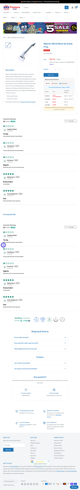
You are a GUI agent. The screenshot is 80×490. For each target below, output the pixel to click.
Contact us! (22, 424)
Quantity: (46, 69)
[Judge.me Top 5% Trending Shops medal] (62, 319)
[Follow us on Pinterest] (31, 484)
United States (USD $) (9, 481)
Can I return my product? (22, 363)
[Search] (67, 7)
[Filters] (66, 121)
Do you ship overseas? (21, 337)
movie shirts (38, 466)
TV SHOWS (48, 12)
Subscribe (8, 449)
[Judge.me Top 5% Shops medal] (55, 319)
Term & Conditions (59, 455)
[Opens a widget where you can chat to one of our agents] (74, 487)
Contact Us (33, 448)
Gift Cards (33, 450)
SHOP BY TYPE (37, 12)
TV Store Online (14, 466)
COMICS (66, 12)
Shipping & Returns (59, 450)
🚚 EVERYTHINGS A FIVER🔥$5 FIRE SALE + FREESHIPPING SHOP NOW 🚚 (40, 1)
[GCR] (32, 461)
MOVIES (57, 12)
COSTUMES (6, 12)
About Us (32, 440)
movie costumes (71, 471)
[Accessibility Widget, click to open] (3, 245)
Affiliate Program (35, 443)
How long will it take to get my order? (26, 343)
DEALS (21, 17)
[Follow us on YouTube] (34, 484)
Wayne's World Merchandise (28, 102)
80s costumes (61, 471)
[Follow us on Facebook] (22, 484)
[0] (76, 7)
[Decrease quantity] (51, 69)
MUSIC (5, 17)
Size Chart (33, 455)
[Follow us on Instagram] (28, 484)
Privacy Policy (57, 443)
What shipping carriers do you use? (25, 349)
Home (4, 37)
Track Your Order (58, 440)
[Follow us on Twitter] (25, 484)
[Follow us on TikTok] (37, 484)
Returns (32, 453)
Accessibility (57, 453)
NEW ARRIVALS (26, 12)
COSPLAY (16, 12)
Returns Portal (58, 448)
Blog (31, 445)
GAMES (13, 17)
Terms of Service (58, 458)
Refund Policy (57, 445)
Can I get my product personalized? (25, 369)
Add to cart (51, 75)
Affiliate (32, 458)
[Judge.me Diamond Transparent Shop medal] (36, 319)
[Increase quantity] (59, 69)
